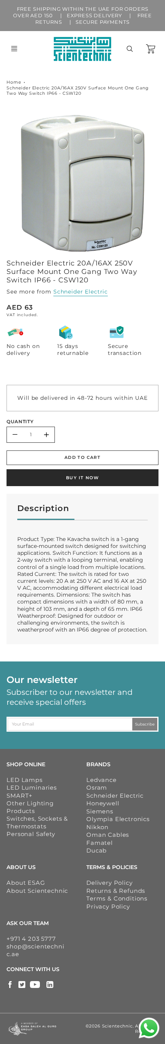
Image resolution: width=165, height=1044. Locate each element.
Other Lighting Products (30, 807)
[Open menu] (14, 48)
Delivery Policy (109, 882)
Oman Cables (107, 834)
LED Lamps (25, 779)
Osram (96, 787)
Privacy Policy (108, 906)
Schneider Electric (80, 291)
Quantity (20, 421)
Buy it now (82, 477)
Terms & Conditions (116, 898)
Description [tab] (43, 508)
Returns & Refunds (115, 890)
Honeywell (102, 803)
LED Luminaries (32, 787)
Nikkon (97, 827)
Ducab (96, 850)
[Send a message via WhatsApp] (149, 1028)
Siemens (99, 811)
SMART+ (20, 795)
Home (14, 82)
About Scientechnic (37, 890)
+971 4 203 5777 (31, 938)
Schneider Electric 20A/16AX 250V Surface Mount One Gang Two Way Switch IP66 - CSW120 (77, 90)
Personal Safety (31, 834)
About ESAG (26, 882)
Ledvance (101, 779)
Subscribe (145, 723)
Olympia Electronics (118, 819)
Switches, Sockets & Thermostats (37, 822)
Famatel (99, 842)
